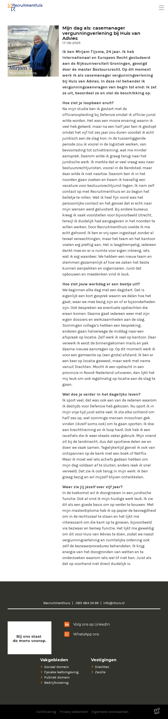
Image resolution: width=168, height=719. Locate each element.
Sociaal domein (56, 667)
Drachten (102, 667)
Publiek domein (57, 677)
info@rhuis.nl (114, 603)
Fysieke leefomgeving (61, 672)
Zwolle (100, 672)
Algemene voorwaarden (109, 712)
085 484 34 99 (87, 603)
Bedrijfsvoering (56, 682)
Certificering (46, 712)
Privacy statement (74, 712)
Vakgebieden (54, 660)
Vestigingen (103, 660)
